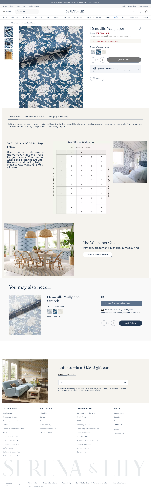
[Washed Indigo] (98, 52)
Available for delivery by (119, 310)
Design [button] (145, 17)
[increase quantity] (102, 60)
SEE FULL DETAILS (53, 317)
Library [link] (12, 6)
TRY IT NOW (123, 2)
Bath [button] (48, 17)
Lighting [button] (66, 17)
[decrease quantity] (93, 60)
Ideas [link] (5, 6)
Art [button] (123, 17)
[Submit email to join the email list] (124, 383)
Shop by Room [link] (21, 6)
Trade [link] (123, 6)
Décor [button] (107, 17)
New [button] (5, 17)
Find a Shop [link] (132, 6)
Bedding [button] (38, 17)
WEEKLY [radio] (70, 374)
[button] (19, 2)
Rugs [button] (56, 17)
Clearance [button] (133, 17)
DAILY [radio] (60, 374)
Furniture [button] (15, 17)
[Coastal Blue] (93, 52)
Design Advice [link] (143, 6)
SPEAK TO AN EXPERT (62, 2)
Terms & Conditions (85, 390)
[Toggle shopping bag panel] (146, 13)
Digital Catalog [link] (34, 6)
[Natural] (104, 52)
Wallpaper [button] (78, 17)
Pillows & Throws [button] (94, 17)
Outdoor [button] (26, 17)
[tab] (14, 117)
